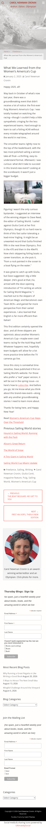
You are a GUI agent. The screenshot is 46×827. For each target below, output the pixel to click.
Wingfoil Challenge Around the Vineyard (21, 687)
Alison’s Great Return (14, 443)
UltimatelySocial (23, 825)
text (7, 774)
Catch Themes (30, 817)
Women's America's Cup (23, 481)
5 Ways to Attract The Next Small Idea (20, 680)
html (7, 771)
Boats (8, 649)
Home (7, 51)
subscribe (23, 385)
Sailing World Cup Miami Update (20, 463)
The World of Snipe (13, 450)
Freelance (17, 51)
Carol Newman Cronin (23, 2)
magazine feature (13, 477)
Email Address (10, 613)
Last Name (8, 632)
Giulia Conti (28, 473)
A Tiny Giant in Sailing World (18, 456)
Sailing (20, 469)
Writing (29, 469)
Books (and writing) (13, 646)
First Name (9, 623)
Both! (8, 651)
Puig (25, 477)
